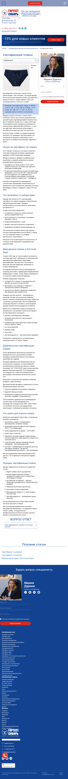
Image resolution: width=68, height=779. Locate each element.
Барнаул (4, 722)
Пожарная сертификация (9, 640)
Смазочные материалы (8, 701)
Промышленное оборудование (11, 699)
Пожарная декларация (8, 644)
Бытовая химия (6, 702)
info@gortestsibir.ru (9, 31)
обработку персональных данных (56, 96)
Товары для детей (7, 681)
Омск (3, 716)
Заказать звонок (35, 3)
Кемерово (5, 710)
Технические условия (8, 660)
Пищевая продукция (8, 679)
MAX (30, 592)
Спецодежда (5, 695)
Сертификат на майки (12, 552)
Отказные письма (7, 675)
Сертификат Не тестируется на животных (14, 656)
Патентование (6, 667)
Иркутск (4, 720)
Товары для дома (7, 685)
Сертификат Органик (8, 650)
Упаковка (4, 697)
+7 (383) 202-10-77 (9, 28)
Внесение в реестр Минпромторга (11, 673)
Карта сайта (61, 773)
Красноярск (5, 712)
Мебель (4, 693)
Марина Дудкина (52, 79)
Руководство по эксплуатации (11, 663)
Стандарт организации (8, 661)
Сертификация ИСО (7, 648)
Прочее (4, 706)
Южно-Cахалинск (7, 728)
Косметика (5, 687)
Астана (4, 724)
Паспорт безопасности (8, 658)
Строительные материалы (9, 704)
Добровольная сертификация (10, 646)
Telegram (34, 592)
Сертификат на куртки (12, 555)
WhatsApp (38, 592)
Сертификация (6, 636)
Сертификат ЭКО (7, 654)
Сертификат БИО (7, 652)
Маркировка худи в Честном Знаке (18, 558)
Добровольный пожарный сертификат (13, 642)
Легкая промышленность (9, 691)
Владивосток (5, 718)
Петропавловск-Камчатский (10, 726)
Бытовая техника (7, 683)
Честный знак (6, 669)
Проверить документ (8, 634)
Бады (3, 689)
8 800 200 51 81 (25, 592)
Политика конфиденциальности (48, 773)
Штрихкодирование (7, 671)
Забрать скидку (55, 39)
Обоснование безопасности (10, 665)
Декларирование (7, 638)
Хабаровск (5, 714)
